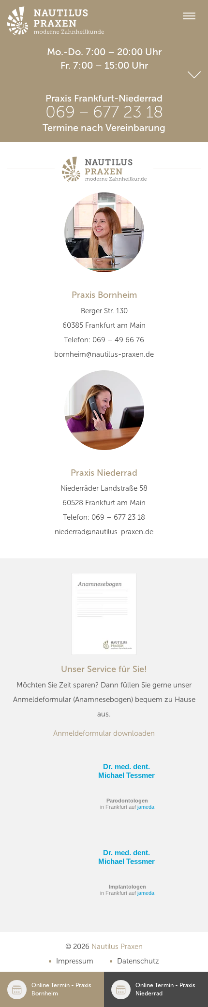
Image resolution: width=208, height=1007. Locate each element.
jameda (145, 807)
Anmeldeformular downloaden (104, 733)
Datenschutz (138, 961)
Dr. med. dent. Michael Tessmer (126, 770)
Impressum (74, 961)
